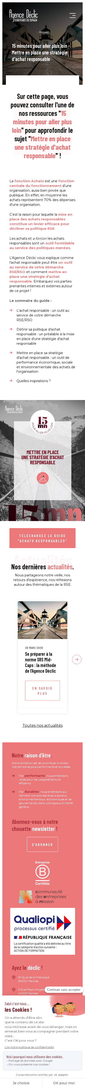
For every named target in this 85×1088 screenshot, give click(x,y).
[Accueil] (23, 15)
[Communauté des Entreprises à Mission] (42, 896)
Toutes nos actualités (42, 725)
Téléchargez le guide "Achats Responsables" (42, 538)
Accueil (44, 32)
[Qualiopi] (42, 931)
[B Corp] (42, 873)
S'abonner (42, 844)
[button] (73, 15)
